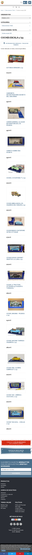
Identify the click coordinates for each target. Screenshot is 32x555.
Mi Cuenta (3, 508)
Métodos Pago (4, 505)
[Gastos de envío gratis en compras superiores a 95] (16, 452)
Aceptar (3, 550)
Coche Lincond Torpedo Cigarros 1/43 (15, 341)
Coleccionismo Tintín (10, 10)
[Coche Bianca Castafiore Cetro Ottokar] (16, 225)
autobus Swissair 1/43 (14, 67)
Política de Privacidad (20, 505)
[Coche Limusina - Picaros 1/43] (16, 309)
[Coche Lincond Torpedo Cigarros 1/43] (16, 335)
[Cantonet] (4, 3)
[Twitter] (17, 524)
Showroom (3, 492)
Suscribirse (16, 473)
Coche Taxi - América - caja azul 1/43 (14, 395)
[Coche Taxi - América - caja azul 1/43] (16, 389)
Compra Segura (19, 508)
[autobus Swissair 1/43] (16, 61)
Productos (3, 483)
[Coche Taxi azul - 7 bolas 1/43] (16, 418)
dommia (18, 531)
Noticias (3, 497)
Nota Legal (17, 506)
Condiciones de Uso (20, 510)
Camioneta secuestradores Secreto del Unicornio (15, 94)
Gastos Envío (4, 506)
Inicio (2, 10)
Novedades (3, 485)
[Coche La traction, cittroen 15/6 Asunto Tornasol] (16, 279)
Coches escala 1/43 (7, 33)
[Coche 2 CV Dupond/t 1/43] (16, 172)
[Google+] (14, 524)
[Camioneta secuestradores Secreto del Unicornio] (16, 88)
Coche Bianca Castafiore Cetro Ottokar (15, 231)
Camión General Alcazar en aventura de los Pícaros (15, 123)
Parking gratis (4, 496)
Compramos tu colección (7, 494)
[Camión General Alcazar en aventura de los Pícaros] (16, 118)
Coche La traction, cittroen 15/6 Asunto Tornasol (14, 286)
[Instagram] (11, 524)
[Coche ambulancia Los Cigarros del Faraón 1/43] (16, 199)
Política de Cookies (19, 511)
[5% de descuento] (16, 444)
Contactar (3, 499)
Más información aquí (25, 548)
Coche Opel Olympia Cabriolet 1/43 (13, 368)
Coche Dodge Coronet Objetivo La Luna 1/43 (14, 258)
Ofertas (2, 487)
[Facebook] (21, 524)
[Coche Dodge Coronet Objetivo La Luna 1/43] (16, 251)
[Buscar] (21, 2)
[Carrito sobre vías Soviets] (16, 146)
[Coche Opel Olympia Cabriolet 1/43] (16, 362)
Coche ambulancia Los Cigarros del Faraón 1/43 (15, 204)
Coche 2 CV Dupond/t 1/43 (15, 178)
